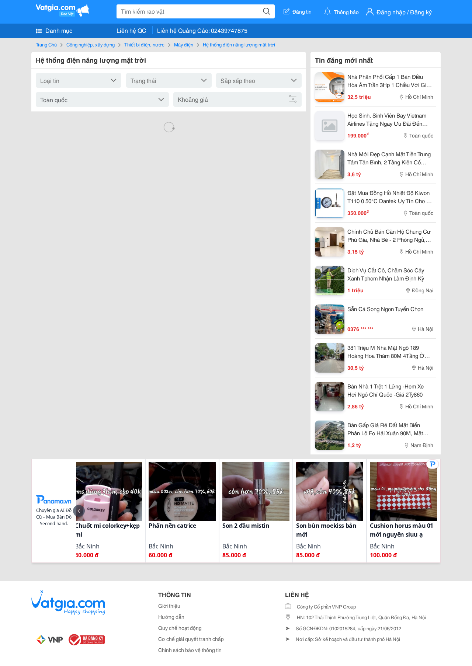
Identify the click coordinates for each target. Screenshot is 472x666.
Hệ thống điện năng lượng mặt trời (239, 44)
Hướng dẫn (171, 616)
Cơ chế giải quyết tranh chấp (191, 638)
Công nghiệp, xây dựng (90, 44)
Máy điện (183, 44)
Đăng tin (302, 11)
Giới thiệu (169, 605)
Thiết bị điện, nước (144, 44)
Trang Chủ (46, 44)
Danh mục (58, 30)
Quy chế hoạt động (180, 627)
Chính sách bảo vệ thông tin (190, 649)
